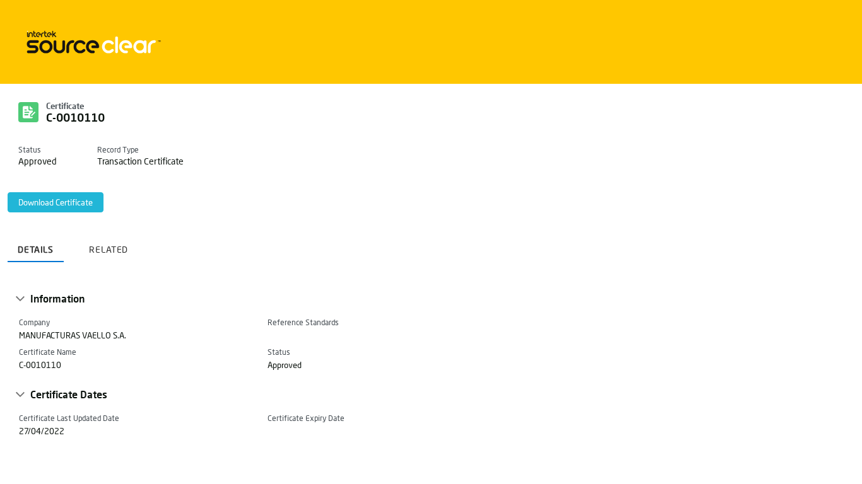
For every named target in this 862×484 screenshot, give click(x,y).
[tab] (36, 245)
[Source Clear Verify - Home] (91, 42)
